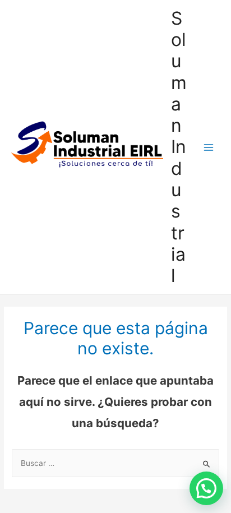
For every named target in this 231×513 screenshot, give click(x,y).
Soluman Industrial (179, 147)
